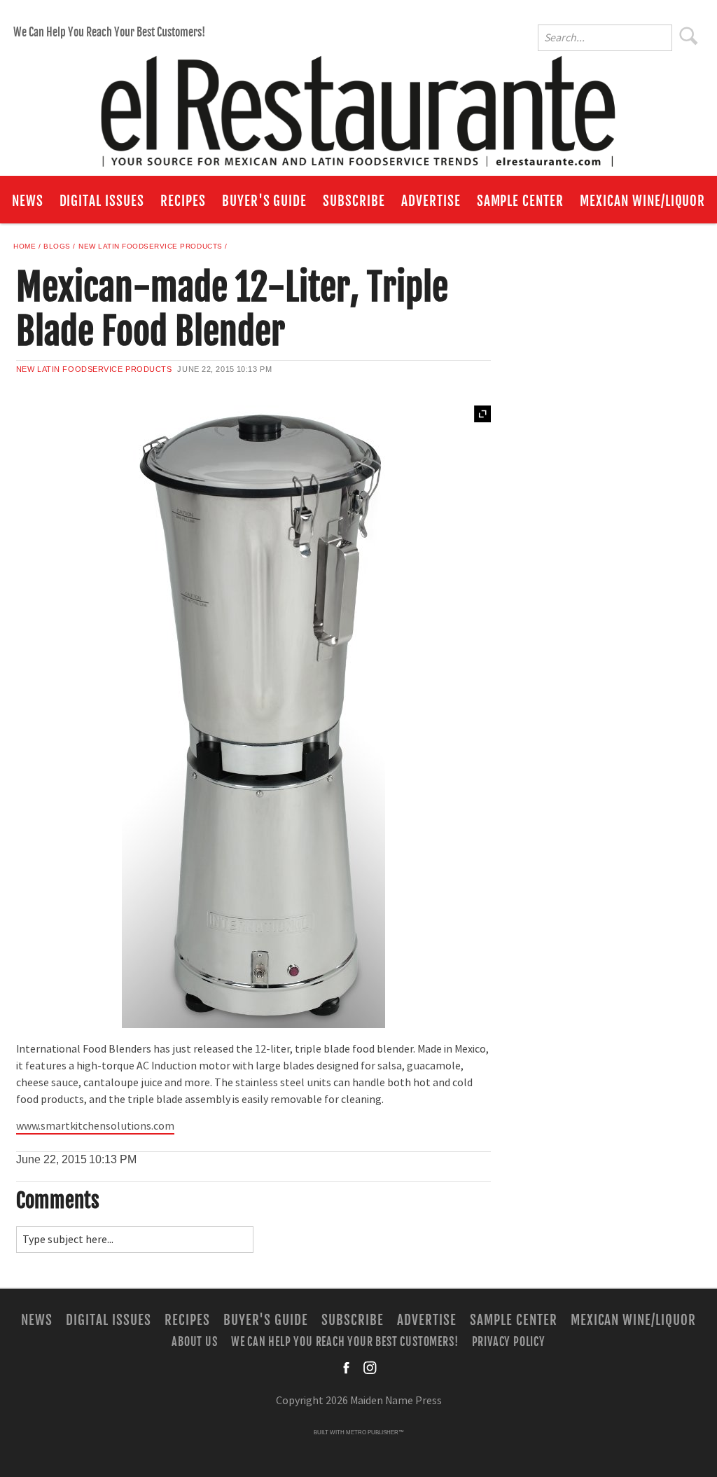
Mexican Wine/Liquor (642, 201)
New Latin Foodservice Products (150, 246)
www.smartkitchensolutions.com (95, 1126)
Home (24, 246)
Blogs (57, 246)
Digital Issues (102, 201)
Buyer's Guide (264, 201)
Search (689, 36)
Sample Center (520, 201)
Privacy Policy (508, 1342)
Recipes (183, 201)
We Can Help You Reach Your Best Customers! (109, 32)
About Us (194, 1342)
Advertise (431, 201)
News (27, 201)
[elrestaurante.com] (358, 105)
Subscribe (354, 201)
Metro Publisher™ (375, 1432)
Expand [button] (482, 413)
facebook (347, 1368)
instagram (369, 1368)
